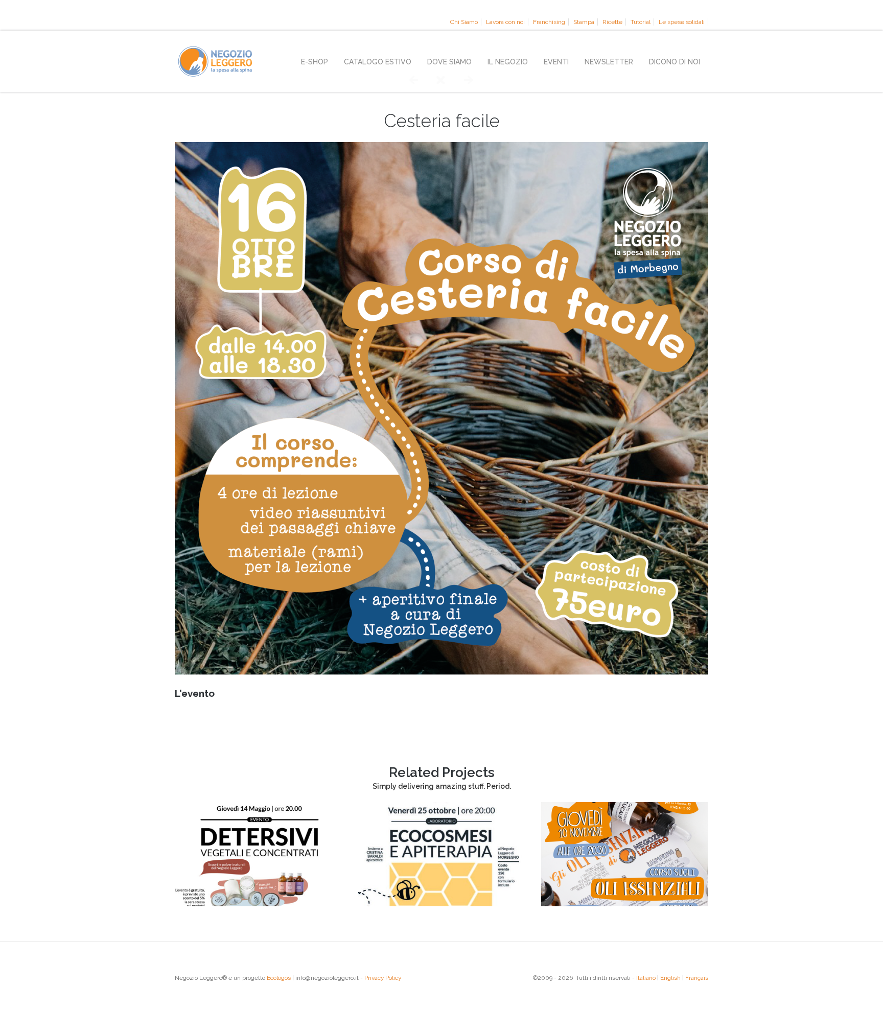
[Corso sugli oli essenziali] (624, 904)
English (670, 977)
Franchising (549, 22)
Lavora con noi (505, 22)
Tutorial (640, 22)
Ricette (612, 22)
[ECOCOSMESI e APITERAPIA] (441, 904)
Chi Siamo (464, 22)
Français (696, 977)
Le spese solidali (682, 22)
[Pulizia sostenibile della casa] (258, 904)
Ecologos (279, 977)
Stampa (583, 22)
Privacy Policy (382, 977)
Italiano (646, 977)
